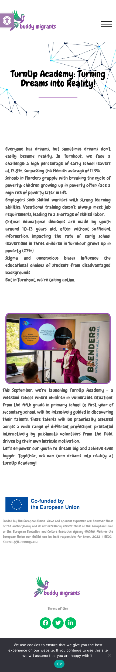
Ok (59, 664)
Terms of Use (58, 608)
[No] (109, 655)
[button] (7, 20)
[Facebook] (45, 623)
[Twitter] (58, 623)
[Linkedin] (70, 623)
